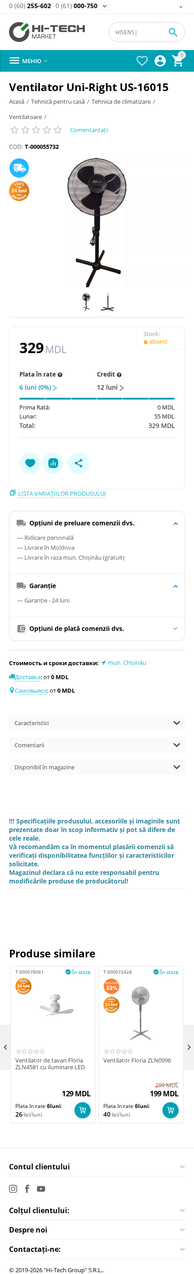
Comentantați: (89, 130)
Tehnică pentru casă (58, 101)
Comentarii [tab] (29, 745)
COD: (16, 147)
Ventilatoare (25, 117)
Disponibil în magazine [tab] (44, 767)
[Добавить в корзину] (82, 1110)
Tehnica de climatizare (121, 101)
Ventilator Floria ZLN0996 (137, 1060)
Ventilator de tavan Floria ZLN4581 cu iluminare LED (50, 1064)
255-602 (30, 6)
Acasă (16, 101)
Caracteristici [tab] (31, 723)
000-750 (76, 6)
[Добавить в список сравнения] (53, 463)
